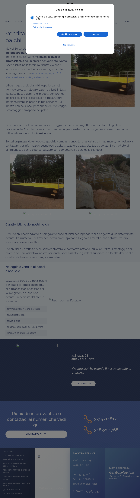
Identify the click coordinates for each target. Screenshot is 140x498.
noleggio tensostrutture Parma (16, 484)
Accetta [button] (96, 34)
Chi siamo (8, 452)
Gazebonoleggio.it (121, 472)
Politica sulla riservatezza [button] (42, 27)
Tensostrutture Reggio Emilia (15, 478)
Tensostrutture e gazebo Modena (16, 471)
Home (8, 22)
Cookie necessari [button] (69, 34)
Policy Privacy (15, 494)
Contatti (130, 22)
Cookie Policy (14, 490)
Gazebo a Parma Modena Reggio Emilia (15, 465)
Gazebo (19, 22)
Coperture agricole (13, 455)
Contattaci (81, 383)
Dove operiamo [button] (113, 22)
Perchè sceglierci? (13, 459)
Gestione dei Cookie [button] (40, 23)
